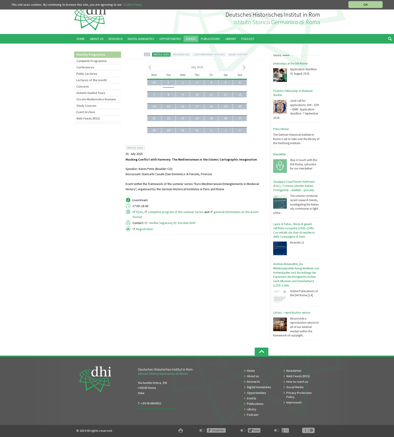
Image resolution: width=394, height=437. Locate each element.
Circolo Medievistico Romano (96, 99)
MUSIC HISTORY (238, 54)
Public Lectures (86, 74)
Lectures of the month (91, 80)
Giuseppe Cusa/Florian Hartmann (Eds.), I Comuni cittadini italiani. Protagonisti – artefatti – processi (294, 186)
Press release (281, 129)
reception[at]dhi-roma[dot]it (157, 408)
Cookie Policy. (132, 5)
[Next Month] (244, 68)
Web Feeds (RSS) (88, 118)
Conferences (85, 67)
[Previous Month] (150, 68)
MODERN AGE (181, 54)
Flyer (139, 212)
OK (365, 5)
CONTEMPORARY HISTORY (209, 54)
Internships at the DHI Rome (290, 63)
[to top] (261, 352)
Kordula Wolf (186, 223)
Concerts (82, 86)
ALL (147, 54)
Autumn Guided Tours (90, 93)
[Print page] (180, 430)
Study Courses (86, 106)
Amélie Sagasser (160, 223)
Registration (144, 229)
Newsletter (279, 154)
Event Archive (85, 112)
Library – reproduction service (291, 313)
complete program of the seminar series (176, 212)
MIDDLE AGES (161, 54)
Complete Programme (91, 61)
